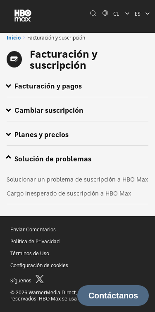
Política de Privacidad (35, 241)
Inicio (14, 37)
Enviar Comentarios (33, 229)
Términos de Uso (29, 253)
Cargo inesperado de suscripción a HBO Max (69, 193)
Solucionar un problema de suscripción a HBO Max (77, 179)
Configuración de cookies (39, 265)
